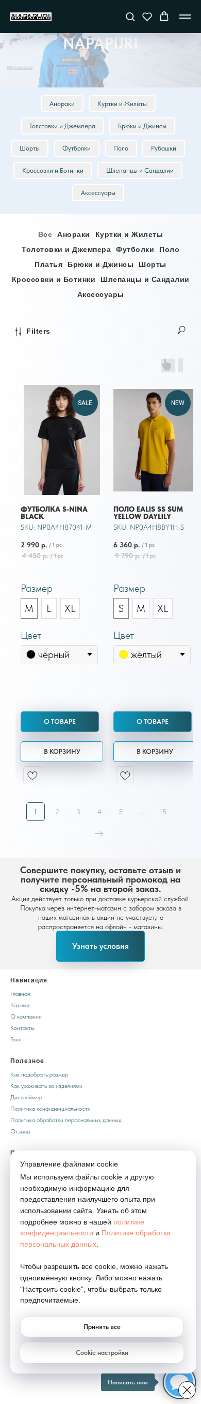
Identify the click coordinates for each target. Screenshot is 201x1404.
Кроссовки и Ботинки (52, 364)
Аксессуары (98, 386)
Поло (120, 342)
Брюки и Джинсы (142, 319)
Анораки (62, 297)
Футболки (76, 342)
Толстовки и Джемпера (62, 319)
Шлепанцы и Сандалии (140, 364)
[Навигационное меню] (185, 16)
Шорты (30, 342)
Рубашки (163, 342)
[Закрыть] (187, 1390)
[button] (130, 16)
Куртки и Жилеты (122, 297)
